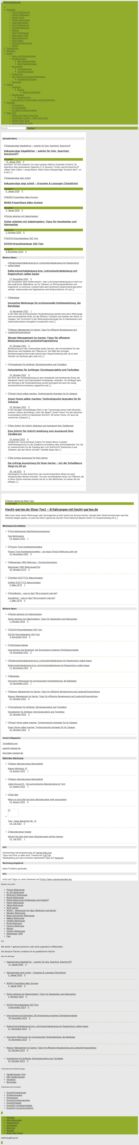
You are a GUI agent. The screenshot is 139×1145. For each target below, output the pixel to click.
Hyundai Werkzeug (20, 27)
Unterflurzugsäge (25, 71)
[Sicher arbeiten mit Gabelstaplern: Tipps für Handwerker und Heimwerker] (21, 216)
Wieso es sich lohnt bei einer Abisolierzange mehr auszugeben (37, 799)
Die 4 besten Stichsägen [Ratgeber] (28, 77)
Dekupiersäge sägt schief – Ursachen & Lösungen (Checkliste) (41, 183)
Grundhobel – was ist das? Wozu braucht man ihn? (31, 598)
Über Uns (11, 1128)
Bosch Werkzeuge (15, 897)
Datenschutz (13, 1123)
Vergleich (11, 1079)
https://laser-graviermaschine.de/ (56, 879)
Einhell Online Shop (21, 120)
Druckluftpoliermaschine (18, 1100)
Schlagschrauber (14, 1095)
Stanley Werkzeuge (16, 931)
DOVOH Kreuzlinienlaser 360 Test (23, 243)
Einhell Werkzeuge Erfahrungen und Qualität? (28, 900)
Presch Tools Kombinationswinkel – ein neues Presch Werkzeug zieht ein (42, 551)
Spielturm (16, 87)
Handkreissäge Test (16, 1074)
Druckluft (11, 102)
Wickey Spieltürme (31, 92)
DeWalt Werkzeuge (16, 921)
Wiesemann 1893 (20, 35)
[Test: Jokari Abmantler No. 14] (13, 816)
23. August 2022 (17, 538)
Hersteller (11, 9)
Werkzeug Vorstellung (13, 526)
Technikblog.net (10, 743)
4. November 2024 (14, 251)
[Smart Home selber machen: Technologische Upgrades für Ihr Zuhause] (42, 393)
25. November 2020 (19, 554)
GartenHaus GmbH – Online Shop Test (30, 118)
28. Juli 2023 (16, 471)
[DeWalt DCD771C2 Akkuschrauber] (25, 578)
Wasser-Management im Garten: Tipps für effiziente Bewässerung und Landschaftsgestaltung (39, 339)
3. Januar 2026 (13, 210)
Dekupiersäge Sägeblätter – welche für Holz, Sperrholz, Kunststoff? (39, 962)
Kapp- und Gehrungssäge (24, 56)
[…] (11, 172)
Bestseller (11, 1082)
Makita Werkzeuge (15, 918)
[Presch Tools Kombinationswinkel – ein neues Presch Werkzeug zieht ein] (25, 547)
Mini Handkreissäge (26, 61)
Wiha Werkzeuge (20, 38)
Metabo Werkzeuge (16, 913)
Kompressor (18, 105)
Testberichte (12, 48)
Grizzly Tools (18, 17)
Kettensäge (17, 74)
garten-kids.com (44, 852)
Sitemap (11, 1117)
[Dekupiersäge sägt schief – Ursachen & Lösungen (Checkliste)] (17, 178)
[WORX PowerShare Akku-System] (21, 197)
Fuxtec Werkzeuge (21, 20)
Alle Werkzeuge (14, 1120)
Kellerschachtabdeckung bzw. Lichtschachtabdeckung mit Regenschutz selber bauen (49, 665)
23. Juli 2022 (16, 839)
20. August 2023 (17, 439)
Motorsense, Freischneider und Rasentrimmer (33, 100)
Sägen (10, 53)
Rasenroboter (24, 97)
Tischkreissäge (24, 69)
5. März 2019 (16, 585)
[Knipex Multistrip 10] (25, 764)
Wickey (15, 30)
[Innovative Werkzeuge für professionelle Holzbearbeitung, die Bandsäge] (13, 297)
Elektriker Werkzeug (12, 758)
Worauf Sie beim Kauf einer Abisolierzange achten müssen (35, 836)
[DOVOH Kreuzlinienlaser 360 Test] (21, 238)
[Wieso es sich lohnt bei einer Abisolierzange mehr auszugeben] (13, 794)
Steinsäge (16, 82)
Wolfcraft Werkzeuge (22, 43)
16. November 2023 (19, 311)
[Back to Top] (2, 1113)
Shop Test (11, 113)
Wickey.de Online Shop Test (25, 115)
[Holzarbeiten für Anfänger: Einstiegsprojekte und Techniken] (37, 364)
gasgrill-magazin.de (11, 748)
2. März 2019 (16, 600)
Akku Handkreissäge (27, 64)
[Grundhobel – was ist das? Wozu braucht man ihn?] (32, 593)
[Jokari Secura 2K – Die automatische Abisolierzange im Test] (25, 779)
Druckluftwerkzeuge (16, 1092)
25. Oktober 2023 (18, 346)
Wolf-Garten (17, 40)
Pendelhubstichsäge (27, 79)
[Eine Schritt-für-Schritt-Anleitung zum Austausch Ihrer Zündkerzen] (41, 425)
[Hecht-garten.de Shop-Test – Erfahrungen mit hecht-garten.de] (19, 501)
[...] (73, 289)
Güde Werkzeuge (20, 22)
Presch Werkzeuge (21, 12)
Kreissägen (17, 66)
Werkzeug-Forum (15, 1133)
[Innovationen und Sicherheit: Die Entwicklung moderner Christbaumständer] (18, 645)
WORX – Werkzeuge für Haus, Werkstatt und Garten (31, 910)
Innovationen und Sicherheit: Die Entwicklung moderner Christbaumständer (43, 650)
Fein (8, 936)
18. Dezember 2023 (19, 652)
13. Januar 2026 (13, 162)
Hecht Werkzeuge (20, 25)
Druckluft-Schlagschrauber (24, 110)
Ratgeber (11, 51)
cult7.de (47, 855)
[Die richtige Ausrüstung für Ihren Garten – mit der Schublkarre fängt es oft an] (28, 458)
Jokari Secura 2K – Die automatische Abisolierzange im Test (36, 784)
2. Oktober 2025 (13, 232)
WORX (15, 46)
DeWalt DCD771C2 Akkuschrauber (24, 582)
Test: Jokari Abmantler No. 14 (22, 821)
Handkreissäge (19, 58)
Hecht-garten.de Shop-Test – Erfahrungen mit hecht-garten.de (51, 509)
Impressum (12, 1125)
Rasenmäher (18, 95)
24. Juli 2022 (16, 823)
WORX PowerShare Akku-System (23, 202)
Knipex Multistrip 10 (17, 768)
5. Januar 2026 (13, 191)
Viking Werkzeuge (20, 33)
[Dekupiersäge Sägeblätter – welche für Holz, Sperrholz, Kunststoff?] (37, 146)
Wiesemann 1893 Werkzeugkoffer (24, 567)
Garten (10, 84)
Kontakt (10, 1130)
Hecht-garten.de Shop (22, 123)
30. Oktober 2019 (18, 569)
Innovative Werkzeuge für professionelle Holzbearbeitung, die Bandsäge (42, 681)
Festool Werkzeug (20, 15)
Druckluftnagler (19, 107)
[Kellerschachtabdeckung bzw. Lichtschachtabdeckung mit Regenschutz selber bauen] (46, 265)
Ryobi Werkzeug (14, 923)
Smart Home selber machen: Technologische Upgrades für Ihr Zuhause (41, 727)
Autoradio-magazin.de (12, 753)
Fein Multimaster (16, 536)
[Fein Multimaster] (29, 531)
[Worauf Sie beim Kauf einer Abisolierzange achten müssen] (19, 832)
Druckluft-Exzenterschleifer (20, 1108)
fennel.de (59, 858)
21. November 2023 (19, 279)
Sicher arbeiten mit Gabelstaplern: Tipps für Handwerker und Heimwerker (42, 619)
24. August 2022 (17, 771)
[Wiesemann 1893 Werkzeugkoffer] (32, 562)
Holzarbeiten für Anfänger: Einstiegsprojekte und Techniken (43, 369)
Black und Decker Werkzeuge (20, 915)
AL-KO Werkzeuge (15, 892)
